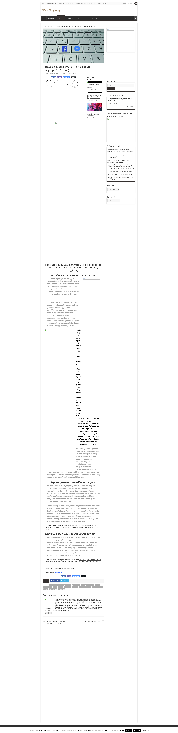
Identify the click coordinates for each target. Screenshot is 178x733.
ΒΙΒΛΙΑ (79, 18)
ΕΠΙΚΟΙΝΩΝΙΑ (69, 3)
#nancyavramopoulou (56, 585)
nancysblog (90, 585)
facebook (68, 585)
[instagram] (125, 3)
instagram (76, 585)
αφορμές (67, 587)
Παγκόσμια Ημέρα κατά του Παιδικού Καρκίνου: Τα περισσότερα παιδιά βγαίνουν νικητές (119, 172)
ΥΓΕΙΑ (86, 18)
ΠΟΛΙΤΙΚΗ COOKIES (100, 3)
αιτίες (60, 587)
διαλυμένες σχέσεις (85, 587)
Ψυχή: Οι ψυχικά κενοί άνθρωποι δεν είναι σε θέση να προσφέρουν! (94, 96)
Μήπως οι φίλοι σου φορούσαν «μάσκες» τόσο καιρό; (93, 114)
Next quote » (130, 106)
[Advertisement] (121, 66)
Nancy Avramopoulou (52, 74)
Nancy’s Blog (59, 572)
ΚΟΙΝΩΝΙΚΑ (51, 18)
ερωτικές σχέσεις (97, 587)
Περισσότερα (146, 730)
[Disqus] (73, 649)
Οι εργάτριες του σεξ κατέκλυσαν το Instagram (93, 86)
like (83, 585)
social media (47, 587)
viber (55, 587)
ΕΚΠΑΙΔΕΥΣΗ (70, 18)
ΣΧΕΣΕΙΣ (60, 18)
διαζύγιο (75, 587)
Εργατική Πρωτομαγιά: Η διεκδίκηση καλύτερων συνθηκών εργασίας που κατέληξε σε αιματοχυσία (119, 166)
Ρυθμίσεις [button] (137, 730)
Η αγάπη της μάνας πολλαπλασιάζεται (120, 156)
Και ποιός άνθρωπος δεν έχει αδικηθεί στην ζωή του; (56, 621)
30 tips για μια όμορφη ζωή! (91, 620)
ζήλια (45, 589)
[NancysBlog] (51, 10)
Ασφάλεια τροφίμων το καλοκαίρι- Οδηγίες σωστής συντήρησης (118, 150)
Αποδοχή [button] (128, 730)
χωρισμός (62, 589)
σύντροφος (53, 589)
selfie (97, 585)
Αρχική (46, 26)
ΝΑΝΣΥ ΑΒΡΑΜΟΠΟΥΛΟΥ (84, 3)
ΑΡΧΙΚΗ (61, 3)
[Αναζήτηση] (136, 3)
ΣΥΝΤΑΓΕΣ (94, 18)
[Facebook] (123, 3)
